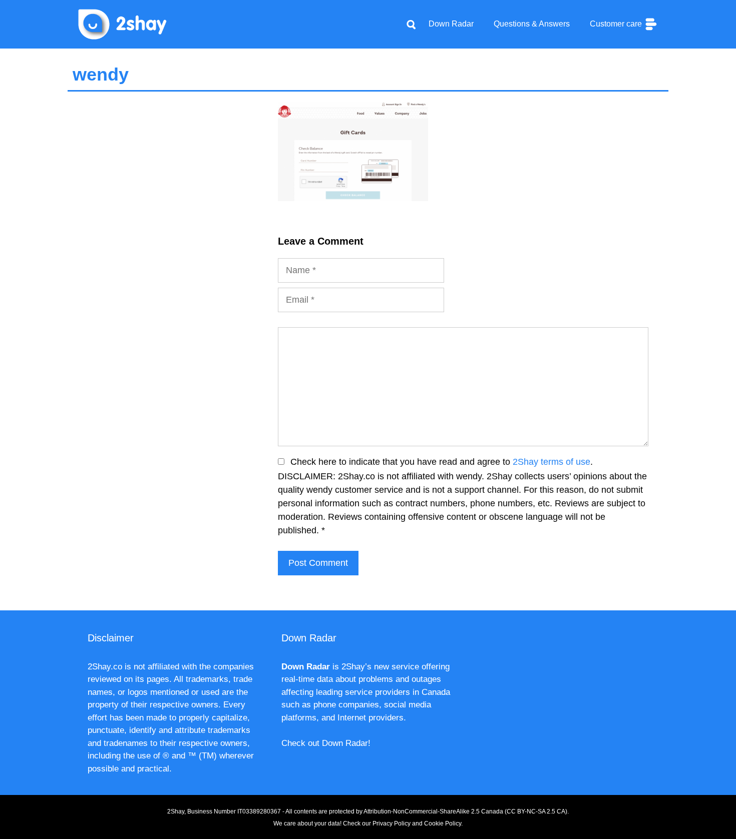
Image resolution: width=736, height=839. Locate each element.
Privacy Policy (392, 823)
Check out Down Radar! (326, 743)
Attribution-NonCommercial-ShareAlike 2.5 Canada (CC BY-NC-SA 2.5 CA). (466, 811)
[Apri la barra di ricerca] (411, 24)
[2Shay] (123, 24)
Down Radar (451, 24)
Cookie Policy (442, 823)
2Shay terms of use (551, 462)
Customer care (617, 24)
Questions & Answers (532, 24)
